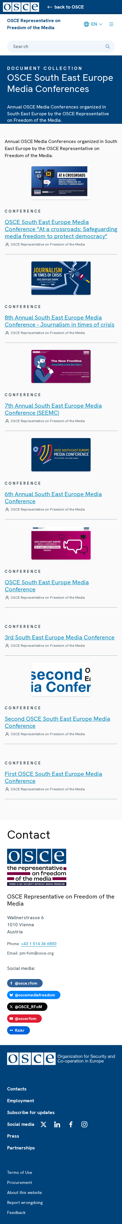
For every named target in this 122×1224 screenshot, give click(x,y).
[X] (43, 1124)
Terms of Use (19, 1172)
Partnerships (21, 1148)
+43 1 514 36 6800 (39, 943)
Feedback (16, 1212)
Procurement (19, 1182)
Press (13, 1136)
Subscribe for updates (31, 1112)
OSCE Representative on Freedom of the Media (33, 24)
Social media (20, 1124)
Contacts (17, 1089)
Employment (20, 1101)
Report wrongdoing (25, 1202)
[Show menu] (111, 24)
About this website (24, 1192)
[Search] (108, 46)
